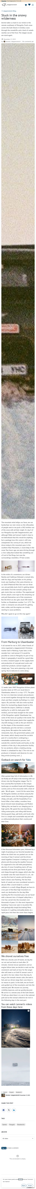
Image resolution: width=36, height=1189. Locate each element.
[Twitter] (9, 1110)
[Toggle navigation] (33, 5)
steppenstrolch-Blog (9, 11)
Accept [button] (30, 1185)
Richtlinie (20, 1179)
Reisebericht (19, 1092)
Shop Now (3, 1)
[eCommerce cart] (25, 4)
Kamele (5, 1092)
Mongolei (11, 1092)
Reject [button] (23, 1185)
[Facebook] (3, 1110)
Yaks (28, 759)
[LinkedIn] (14, 1110)
